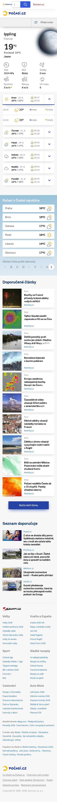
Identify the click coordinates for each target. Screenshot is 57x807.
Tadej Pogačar (36, 635)
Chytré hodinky (9, 755)
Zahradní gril (8, 740)
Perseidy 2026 (9, 725)
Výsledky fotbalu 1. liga (13, 662)
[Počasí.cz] (14, 13)
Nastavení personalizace (33, 785)
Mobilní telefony (29, 747)
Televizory (46, 751)
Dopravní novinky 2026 (40, 700)
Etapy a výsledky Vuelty (40, 627)
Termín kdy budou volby (13, 635)
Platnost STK (35, 713)
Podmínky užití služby (38, 775)
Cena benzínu (22, 725)
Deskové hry (35, 751)
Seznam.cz (38, 4)
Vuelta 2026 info (37, 623)
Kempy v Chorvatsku (12, 692)
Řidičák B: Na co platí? (40, 704)
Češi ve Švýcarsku (10, 704)
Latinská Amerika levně (13, 708)
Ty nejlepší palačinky (39, 657)
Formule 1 (7, 674)
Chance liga (8, 657)
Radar (50, 780)
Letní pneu (23, 751)
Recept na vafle (37, 674)
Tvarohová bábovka (38, 670)
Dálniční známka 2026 (40, 696)
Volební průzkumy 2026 (13, 627)
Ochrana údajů (10, 780)
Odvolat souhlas (11, 785)
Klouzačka (16, 736)
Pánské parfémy (24, 755)
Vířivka (18, 740)
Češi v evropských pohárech (42, 725)
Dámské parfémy (10, 751)
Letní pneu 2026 (37, 692)
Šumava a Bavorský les (13, 700)
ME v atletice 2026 (11, 670)
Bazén (17, 732)
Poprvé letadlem (10, 696)
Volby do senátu (10, 639)
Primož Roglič (36, 639)
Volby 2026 (7, 623)
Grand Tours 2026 (38, 643)
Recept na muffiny (38, 662)
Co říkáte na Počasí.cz (14, 775)
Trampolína (43, 732)
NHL (4, 678)
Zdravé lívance (36, 666)
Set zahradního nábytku (33, 736)
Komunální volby (10, 643)
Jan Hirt (33, 631)
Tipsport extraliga (10, 666)
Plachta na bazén (29, 732)
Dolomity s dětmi (10, 713)
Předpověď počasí (35, 722)
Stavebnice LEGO (45, 747)
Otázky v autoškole (38, 708)
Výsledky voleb (9, 631)
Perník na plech (37, 678)
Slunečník (7, 736)
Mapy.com (22, 722)
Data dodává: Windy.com (31, 780)
